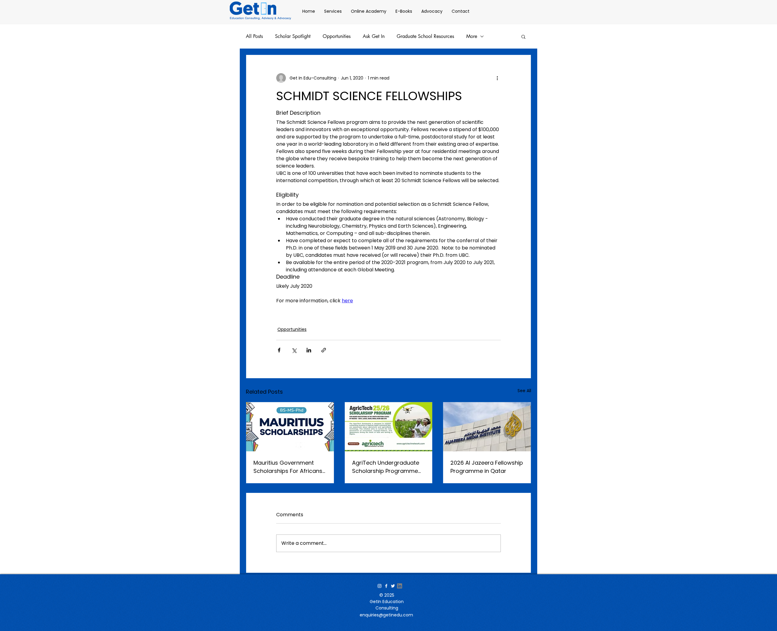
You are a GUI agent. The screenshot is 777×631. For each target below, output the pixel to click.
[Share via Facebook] (279, 350)
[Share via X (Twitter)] (294, 350)
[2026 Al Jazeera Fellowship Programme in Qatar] (487, 426)
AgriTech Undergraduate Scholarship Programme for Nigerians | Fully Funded (388, 467)
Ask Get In (374, 36)
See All (524, 391)
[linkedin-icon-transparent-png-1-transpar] (399, 586)
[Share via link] (324, 350)
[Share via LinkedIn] (309, 350)
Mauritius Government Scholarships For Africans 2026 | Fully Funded (287, 467)
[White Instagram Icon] (379, 586)
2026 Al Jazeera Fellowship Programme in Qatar (486, 467)
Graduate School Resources (425, 36)
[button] (523, 36)
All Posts (254, 36)
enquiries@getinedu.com (386, 615)
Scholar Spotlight (292, 36)
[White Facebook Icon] (386, 586)
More (471, 36)
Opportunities (337, 36)
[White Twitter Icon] (392, 586)
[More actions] (497, 78)
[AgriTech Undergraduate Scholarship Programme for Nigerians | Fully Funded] (389, 426)
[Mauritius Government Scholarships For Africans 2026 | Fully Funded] (290, 426)
